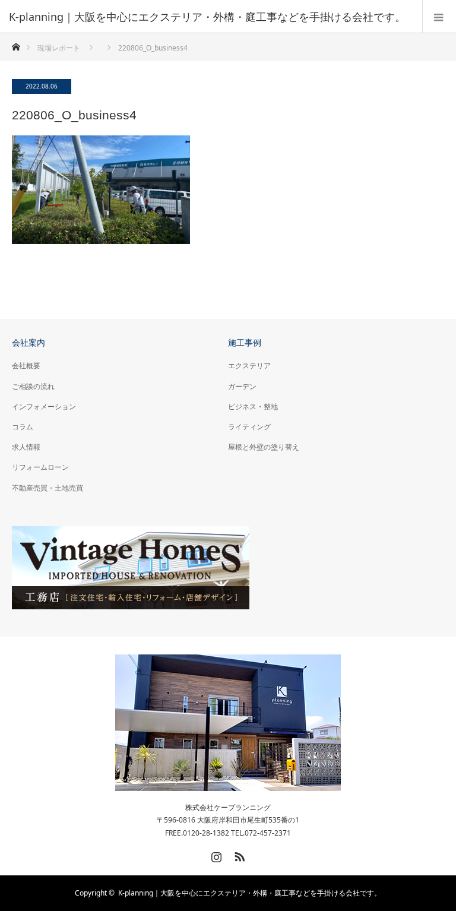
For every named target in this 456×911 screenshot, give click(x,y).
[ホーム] (16, 43)
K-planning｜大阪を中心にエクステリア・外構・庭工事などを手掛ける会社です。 (249, 893)
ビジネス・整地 (253, 406)
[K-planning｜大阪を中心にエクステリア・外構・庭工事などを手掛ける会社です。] (210, 16)
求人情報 (26, 447)
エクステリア (249, 365)
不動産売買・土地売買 (47, 488)
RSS (238, 854)
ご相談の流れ (33, 386)
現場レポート (58, 48)
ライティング (249, 427)
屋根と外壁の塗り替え (263, 447)
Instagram (215, 854)
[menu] (439, 16)
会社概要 (26, 365)
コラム (22, 427)
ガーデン (242, 386)
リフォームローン (40, 467)
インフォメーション (44, 406)
